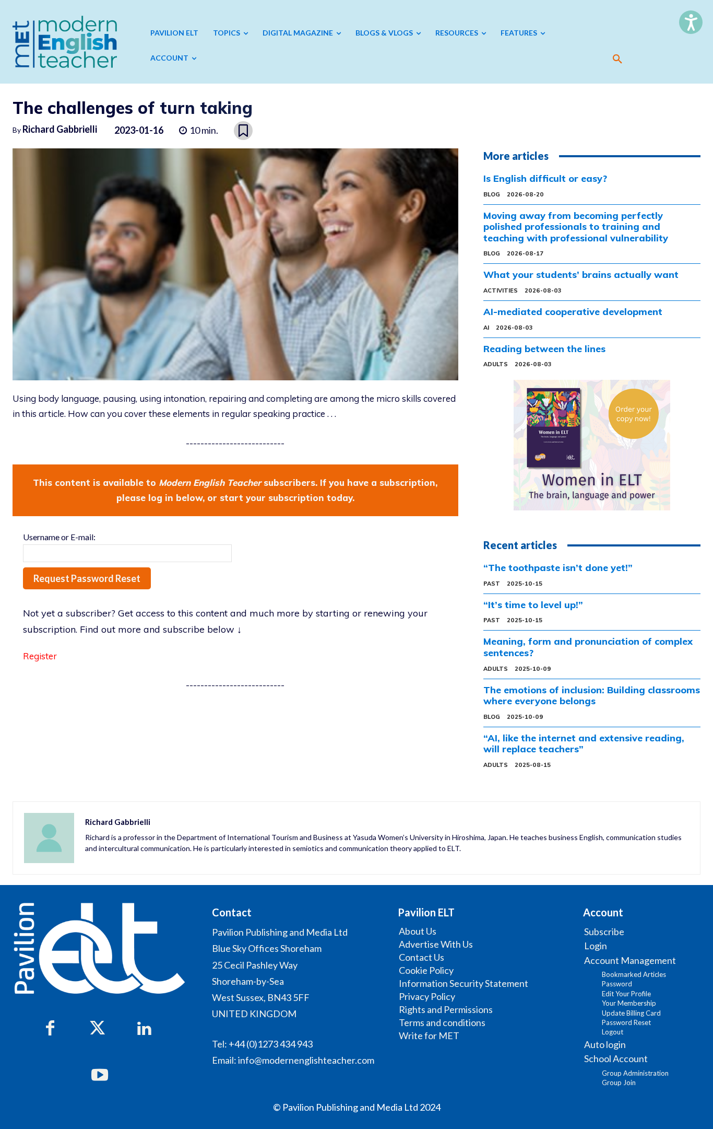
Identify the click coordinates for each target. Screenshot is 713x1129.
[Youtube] (100, 1076)
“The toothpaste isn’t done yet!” (558, 568)
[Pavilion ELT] (65, 42)
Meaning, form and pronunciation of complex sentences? (588, 647)
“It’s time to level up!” (533, 605)
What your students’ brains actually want (581, 275)
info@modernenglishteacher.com (306, 1060)
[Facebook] (50, 1029)
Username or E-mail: (59, 537)
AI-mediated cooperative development (572, 312)
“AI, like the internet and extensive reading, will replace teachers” (583, 743)
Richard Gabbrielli (59, 129)
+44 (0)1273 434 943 (271, 1044)
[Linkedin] (144, 1029)
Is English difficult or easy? (545, 178)
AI (486, 327)
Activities (500, 290)
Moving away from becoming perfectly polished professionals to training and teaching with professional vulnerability (575, 226)
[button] (617, 59)
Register (40, 655)
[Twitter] (97, 1029)
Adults (495, 364)
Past (491, 583)
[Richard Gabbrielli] (49, 838)
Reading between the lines (544, 349)
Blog (491, 194)
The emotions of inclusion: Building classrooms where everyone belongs (591, 695)
